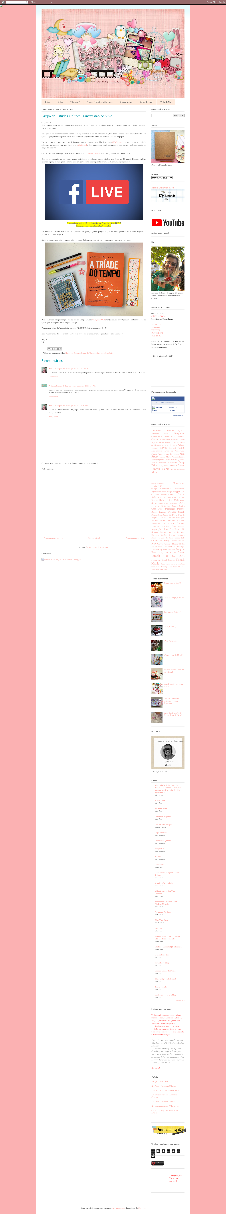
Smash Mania (126, 101)
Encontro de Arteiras (176, 520)
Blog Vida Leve (161, 920)
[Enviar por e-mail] (48, 348)
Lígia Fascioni (161, 832)
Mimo (176, 454)
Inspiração (156, 528)
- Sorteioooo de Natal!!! (174, 655)
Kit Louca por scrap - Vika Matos (165, 1106)
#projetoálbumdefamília (161, 488)
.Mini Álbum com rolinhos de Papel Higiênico (171, 700)
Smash (181, 465)
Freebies (181, 526)
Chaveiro (174, 439)
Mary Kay (169, 453)
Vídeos (175, 567)
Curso (161, 508)
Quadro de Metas (171, 459)
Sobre (60, 101)
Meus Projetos (176, 534)
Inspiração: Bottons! (172, 612)
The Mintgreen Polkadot (165, 978)
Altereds (166, 433)
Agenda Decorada (158, 491)
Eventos (180, 523)
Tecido (173, 469)
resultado (163, 569)
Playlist (181, 544)
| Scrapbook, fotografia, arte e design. (167, 873)
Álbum (154, 472)
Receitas (162, 462)
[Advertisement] (94, 504)
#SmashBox (178, 482)
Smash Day (156, 559)
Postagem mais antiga (135, 538)
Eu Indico (168, 523)
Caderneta (155, 436)
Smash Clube (178, 556)
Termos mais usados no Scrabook (172, 564)
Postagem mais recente (53, 538)
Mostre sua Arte (157, 538)
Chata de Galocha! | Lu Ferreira (168, 946)
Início (48, 101)
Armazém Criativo (176, 494)
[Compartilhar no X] (54, 348)
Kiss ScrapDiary (171, 529)
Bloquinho (179, 433)
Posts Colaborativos (166, 546)
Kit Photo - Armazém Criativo (163, 1086)
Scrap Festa (163, 465)
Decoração (170, 508)
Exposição (165, 526)
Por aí (154, 546)
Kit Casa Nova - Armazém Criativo (165, 1090)
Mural (168, 456)
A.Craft (158, 856)
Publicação (180, 546)
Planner (175, 543)
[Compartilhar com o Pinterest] (60, 348)
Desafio (180, 508)
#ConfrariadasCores (157, 483)
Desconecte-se (156, 515)
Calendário (180, 436)
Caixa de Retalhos (164, 503)
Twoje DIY (159, 848)
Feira (174, 526)
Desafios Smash (176, 511)
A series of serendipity (164, 883)
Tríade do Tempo (88, 353)
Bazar (174, 497)
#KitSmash (82, 145)
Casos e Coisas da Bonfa (165, 970)
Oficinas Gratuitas (178, 541)
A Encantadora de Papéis (60, 385)
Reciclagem (172, 462)
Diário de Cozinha (172, 442)
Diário (162, 442)
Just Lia (158, 928)
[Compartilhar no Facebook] (57, 348)
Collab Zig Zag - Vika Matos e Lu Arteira (165, 1111)
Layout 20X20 (159, 447)
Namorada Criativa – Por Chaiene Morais (166, 902)
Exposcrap (155, 526)
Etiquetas (173, 445)
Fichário (181, 445)
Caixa (173, 437)
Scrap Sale (171, 549)
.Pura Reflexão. (170, 640)
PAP (153, 543)
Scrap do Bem (146, 101)
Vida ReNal (165, 101)
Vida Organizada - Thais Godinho (165, 892)
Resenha (154, 549)
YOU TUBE (156, 335)
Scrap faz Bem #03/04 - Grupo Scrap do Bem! (173, 714)
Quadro (161, 459)
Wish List (181, 567)
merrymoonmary (118, 1207)
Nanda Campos (55, 368)
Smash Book (160, 555)
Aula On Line (164, 497)
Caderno (165, 436)
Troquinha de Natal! (172, 583)
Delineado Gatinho (163, 911)
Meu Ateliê (173, 532)
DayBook (154, 442)
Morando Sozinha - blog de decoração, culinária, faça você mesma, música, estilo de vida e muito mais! (168, 789)
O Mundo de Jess (162, 954)
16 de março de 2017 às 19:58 (75, 405)
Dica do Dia (167, 515)
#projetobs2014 (158, 485)
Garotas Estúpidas (163, 816)
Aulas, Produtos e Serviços (100, 101)
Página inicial (94, 538)
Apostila (164, 494)
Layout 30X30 (176, 447)
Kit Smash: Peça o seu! (162, 187)
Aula (153, 497)
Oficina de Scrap (160, 540)
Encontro (163, 520)
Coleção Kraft (165, 506)
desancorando (161, 986)
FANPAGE (155, 327)
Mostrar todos (180, 1000)
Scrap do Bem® (167, 552)
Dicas (175, 514)
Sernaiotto (159, 864)
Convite (181, 439)
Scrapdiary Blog (162, 962)
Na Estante (170, 538)
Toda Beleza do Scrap (159, 567)
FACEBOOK (156, 324)
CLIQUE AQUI (98, 319)
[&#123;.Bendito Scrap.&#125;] (160, 410)
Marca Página (157, 453)
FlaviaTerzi (160, 800)
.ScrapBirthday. (170, 626)
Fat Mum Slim (161, 808)
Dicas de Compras (167, 517)
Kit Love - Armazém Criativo (163, 1101)
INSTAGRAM (157, 333)
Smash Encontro (168, 560)
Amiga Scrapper (173, 491)
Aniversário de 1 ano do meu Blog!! (174, 670)
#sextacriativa (179, 489)
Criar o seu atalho (178, 416)
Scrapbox (173, 465)
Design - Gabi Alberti (160, 1081)
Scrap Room (162, 549)
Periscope (175, 457)
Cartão (154, 439)
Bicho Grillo (165, 500)
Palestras (160, 544)
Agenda (170, 430)
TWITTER (155, 330)
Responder (53, 376)
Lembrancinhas (157, 451)
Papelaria (167, 543)
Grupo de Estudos (93, 153)
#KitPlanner (117, 142)
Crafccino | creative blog (165, 994)
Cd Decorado (164, 439)
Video (170, 567)
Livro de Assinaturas (174, 450)
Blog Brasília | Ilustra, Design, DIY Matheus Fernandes (168, 937)
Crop (153, 508)
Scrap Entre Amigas (163, 824)
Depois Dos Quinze (163, 840)
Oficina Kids (179, 538)
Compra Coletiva (178, 506)
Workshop (180, 469)
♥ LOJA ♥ (75, 101)
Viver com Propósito (104, 353)
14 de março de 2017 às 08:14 (75, 368)
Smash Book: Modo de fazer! (173, 685)
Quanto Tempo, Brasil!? (174, 597)
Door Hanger (164, 445)
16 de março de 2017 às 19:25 (84, 385)
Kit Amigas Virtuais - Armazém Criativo (164, 1096)
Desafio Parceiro (158, 511)
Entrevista (155, 523)
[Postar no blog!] (51, 348)
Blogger (141, 1207)
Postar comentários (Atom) (97, 547)
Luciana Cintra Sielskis (162, 403)
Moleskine (162, 457)
